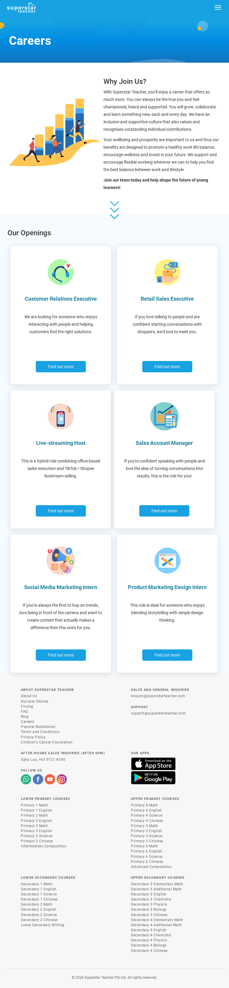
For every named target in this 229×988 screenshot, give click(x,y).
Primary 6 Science (147, 857)
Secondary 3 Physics (149, 904)
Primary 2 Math (34, 815)
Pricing (27, 706)
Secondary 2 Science (39, 915)
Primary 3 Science (36, 836)
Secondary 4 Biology (149, 945)
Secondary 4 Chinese (149, 951)
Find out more (61, 366)
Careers (27, 722)
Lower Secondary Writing (42, 925)
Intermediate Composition (43, 846)
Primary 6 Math (144, 846)
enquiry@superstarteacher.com (158, 696)
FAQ (24, 711)
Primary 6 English (146, 851)
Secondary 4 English (149, 930)
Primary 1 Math (34, 805)
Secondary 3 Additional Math (156, 889)
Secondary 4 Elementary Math (157, 920)
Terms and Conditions (40, 732)
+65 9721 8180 (52, 759)
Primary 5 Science (147, 836)
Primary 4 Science (147, 815)
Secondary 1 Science (39, 894)
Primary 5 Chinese (147, 841)
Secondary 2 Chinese (39, 920)
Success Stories (34, 701)
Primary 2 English (36, 821)
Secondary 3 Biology (149, 909)
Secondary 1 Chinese (39, 899)
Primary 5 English (146, 831)
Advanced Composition (151, 867)
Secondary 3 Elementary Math (157, 884)
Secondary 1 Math (36, 884)
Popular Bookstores (38, 727)
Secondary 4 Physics (149, 940)
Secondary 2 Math (36, 904)
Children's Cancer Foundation (46, 742)
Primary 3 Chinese (37, 841)
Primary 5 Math (144, 826)
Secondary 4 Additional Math (156, 925)
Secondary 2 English (39, 909)
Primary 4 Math (144, 805)
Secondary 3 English (149, 894)
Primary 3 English (36, 831)
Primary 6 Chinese (147, 862)
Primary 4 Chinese (147, 821)
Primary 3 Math (34, 826)
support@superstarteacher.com (158, 713)
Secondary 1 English (39, 889)
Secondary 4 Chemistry (151, 935)
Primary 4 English (146, 810)
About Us (29, 696)
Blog (25, 717)
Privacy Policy (33, 737)
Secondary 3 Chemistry (151, 899)
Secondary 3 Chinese (149, 915)
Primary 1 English (36, 810)
